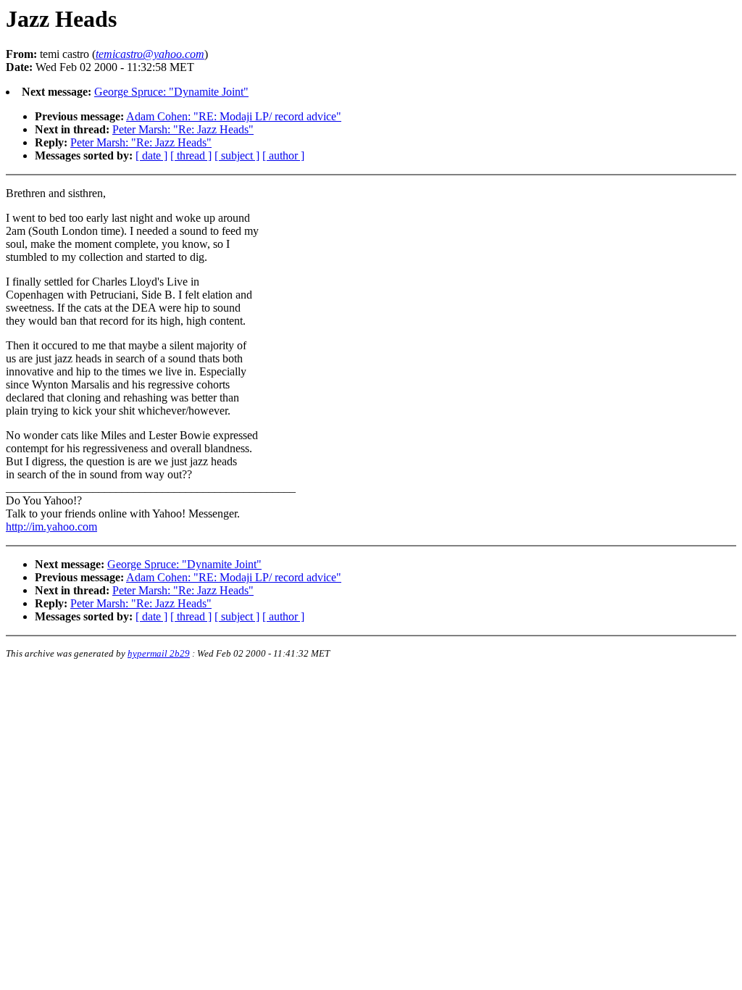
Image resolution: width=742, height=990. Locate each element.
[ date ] (151, 155)
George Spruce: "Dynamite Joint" (171, 92)
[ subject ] (236, 155)
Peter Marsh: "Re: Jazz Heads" (183, 129)
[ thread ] (191, 155)
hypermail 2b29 (159, 653)
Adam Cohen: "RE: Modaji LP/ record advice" (233, 116)
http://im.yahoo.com (51, 526)
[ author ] (283, 155)
